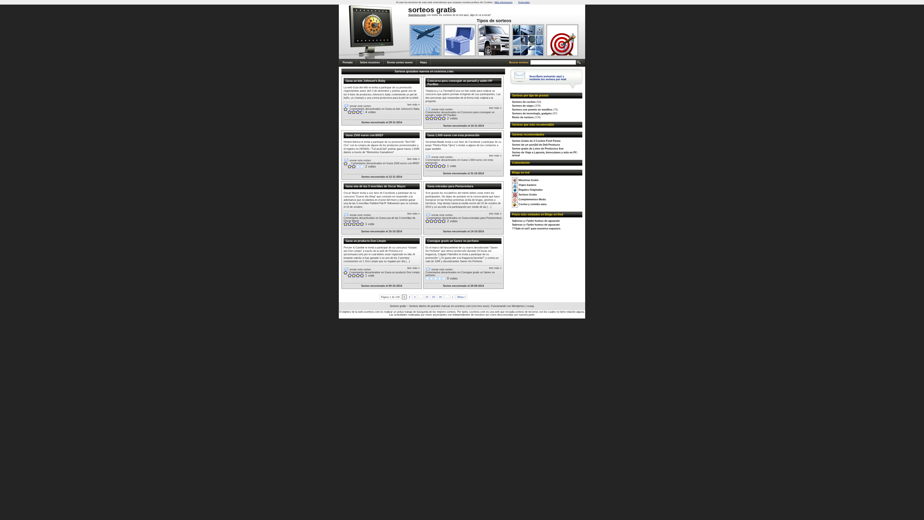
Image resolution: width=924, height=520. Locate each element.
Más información (503, 2)
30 (440, 297)
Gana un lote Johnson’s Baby (365, 81)
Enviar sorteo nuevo (400, 62)
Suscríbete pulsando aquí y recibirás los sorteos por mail (547, 78)
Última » (461, 297)
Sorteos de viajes (523, 105)
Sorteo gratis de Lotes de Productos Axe (538, 148)
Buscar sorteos (518, 62)
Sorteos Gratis (528, 194)
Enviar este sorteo (360, 105)
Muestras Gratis (529, 180)
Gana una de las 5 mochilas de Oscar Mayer (376, 186)
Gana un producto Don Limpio (366, 241)
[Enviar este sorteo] (346, 105)
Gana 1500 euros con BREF (364, 135)
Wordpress (518, 306)
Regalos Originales (531, 189)
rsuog (530, 306)
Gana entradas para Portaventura (450, 186)
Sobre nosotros (370, 62)
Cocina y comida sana (532, 204)
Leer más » (413, 104)
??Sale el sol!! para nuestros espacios (536, 228)
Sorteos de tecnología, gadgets (532, 113)
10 (426, 297)
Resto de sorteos (523, 117)
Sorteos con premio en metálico (532, 109)
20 (433, 297)
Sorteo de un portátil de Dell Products (536, 144)
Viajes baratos (527, 184)
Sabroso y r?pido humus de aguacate (536, 220)
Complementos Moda (532, 199)
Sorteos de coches (524, 101)
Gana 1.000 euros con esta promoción (453, 135)
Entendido (524, 2)
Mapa (423, 62)
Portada (348, 62)
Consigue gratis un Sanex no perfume (453, 241)
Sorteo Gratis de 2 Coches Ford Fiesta (536, 140)
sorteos (421, 10)
